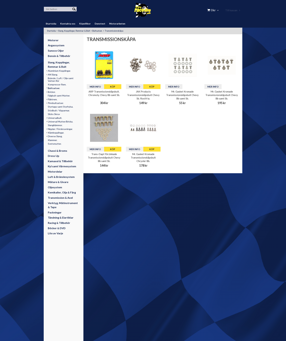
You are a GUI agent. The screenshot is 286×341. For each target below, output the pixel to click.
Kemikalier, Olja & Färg (62, 192)
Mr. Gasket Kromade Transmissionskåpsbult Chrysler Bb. (143, 157)
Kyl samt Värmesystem (62, 166)
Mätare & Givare (58, 181)
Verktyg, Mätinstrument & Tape (63, 205)
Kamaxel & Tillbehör (60, 161)
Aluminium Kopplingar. (59, 70)
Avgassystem (56, 45)
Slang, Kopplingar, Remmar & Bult (74, 30)
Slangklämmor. (55, 125)
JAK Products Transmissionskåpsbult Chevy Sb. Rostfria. (143, 95)
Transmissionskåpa (114, 30)
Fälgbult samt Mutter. (59, 95)
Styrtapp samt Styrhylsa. (60, 106)
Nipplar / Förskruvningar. (60, 129)
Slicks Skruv (54, 114)
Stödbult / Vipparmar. (59, 110)
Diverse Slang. (55, 136)
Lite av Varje (55, 233)
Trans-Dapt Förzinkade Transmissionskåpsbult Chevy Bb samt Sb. (104, 157)
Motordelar (55, 171)
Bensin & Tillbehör (59, 55)
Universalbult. (55, 117)
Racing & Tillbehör (59, 222)
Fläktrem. (52, 99)
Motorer (53, 40)
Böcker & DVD (57, 228)
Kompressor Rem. (57, 84)
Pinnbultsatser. (56, 103)
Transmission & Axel (60, 197)
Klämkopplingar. (56, 132)
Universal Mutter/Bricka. (60, 121)
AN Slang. (53, 74)
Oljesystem (55, 187)
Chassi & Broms (57, 150)
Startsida (51, 30)
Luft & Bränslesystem (61, 176)
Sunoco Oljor (56, 50)
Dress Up (53, 155)
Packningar (55, 212)
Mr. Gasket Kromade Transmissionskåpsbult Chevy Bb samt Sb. (182, 95)
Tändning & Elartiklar (60, 217)
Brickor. (51, 92)
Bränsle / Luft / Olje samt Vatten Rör (60, 79)
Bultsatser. (97, 30)
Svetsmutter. (54, 143)
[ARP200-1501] (104, 65)
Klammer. (52, 140)
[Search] (74, 8)
